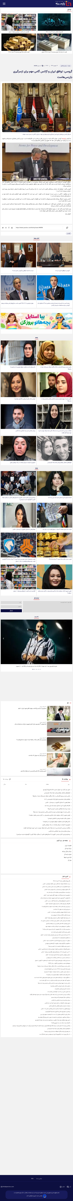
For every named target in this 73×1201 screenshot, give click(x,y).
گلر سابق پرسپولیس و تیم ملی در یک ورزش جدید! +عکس (57, 889)
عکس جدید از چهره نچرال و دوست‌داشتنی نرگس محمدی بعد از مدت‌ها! (56, 400)
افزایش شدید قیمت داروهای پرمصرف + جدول (19, 32)
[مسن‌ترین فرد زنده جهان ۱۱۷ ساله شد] (58, 760)
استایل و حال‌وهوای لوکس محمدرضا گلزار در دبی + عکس (57, 901)
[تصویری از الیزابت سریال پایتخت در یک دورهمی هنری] (18, 448)
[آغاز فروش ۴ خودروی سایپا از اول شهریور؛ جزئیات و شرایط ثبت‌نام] (58, 729)
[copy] (67, 228)
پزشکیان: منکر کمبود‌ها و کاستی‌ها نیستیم (60, 997)
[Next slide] (69, 638)
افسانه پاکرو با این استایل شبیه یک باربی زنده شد (59, 498)
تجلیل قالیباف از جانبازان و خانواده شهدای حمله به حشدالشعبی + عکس (54, 949)
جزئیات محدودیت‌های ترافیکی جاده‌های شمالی (59, 1006)
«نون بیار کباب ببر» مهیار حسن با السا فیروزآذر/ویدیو (56, 790)
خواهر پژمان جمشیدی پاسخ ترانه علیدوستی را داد (57, 799)
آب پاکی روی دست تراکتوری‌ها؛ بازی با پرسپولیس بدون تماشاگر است (54, 1034)
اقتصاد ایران (68, 846)
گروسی (68, 233)
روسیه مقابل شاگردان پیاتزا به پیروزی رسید (60, 915)
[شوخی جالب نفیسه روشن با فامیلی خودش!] (18, 384)
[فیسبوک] (9, 228)
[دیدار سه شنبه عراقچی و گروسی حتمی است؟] (18, 255)
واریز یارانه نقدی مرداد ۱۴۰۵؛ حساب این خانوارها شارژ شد (57, 969)
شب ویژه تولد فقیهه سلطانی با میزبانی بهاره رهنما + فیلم (57, 918)
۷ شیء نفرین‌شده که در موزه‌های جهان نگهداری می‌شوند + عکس (55, 952)
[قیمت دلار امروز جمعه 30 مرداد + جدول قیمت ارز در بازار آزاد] (54, 515)
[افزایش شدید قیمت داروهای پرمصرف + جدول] (18, 22)
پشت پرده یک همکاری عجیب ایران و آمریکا (59, 809)
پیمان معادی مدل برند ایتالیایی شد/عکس (25, 431)
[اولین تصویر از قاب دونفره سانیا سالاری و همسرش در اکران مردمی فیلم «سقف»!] (54, 576)
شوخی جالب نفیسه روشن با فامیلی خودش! (24, 399)
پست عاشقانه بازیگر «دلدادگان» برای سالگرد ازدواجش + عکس (56, 884)
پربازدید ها (65, 779)
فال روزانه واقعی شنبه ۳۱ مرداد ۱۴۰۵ (54, 32)
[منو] (4, 4)
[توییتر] (3, 228)
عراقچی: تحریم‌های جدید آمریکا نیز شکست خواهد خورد (57, 926)
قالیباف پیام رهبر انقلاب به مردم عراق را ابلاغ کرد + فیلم (58, 904)
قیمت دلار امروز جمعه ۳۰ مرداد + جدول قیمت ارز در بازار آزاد (57, 529)
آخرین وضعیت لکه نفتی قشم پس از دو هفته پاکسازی (33, 771)
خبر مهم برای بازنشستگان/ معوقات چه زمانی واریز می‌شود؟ (57, 1031)
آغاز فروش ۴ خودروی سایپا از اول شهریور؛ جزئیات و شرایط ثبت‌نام (30, 724)
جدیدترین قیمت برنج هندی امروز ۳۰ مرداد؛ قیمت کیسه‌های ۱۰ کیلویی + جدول (52, 960)
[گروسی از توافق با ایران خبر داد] (54, 255)
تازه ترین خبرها (67, 857)
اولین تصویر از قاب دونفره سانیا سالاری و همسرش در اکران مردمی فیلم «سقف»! (54, 592)
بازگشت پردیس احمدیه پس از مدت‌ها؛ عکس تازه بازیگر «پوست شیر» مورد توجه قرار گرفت (54, 432)
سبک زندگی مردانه (66, 852)
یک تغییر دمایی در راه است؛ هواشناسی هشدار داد (58, 992)
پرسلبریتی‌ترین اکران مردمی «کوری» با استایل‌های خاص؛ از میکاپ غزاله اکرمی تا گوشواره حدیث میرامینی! (18, 499)
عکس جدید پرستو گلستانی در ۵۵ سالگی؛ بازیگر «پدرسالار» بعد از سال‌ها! (56, 368)
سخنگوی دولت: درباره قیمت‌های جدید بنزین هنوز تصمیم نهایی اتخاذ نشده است (52, 977)
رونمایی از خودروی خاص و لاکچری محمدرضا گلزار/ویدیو (58, 1011)
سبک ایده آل (68, 849)
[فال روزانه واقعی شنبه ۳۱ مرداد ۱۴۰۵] (54, 22)
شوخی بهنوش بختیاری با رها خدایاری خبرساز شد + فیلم (58, 955)
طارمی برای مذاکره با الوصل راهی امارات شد (60, 932)
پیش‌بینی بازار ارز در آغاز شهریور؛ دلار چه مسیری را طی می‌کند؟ (56, 929)
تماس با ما (39, 1179)
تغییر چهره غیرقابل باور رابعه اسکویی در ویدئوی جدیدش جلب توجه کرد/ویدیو (52, 1020)
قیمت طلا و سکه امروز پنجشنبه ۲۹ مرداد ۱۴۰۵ (18, 52)
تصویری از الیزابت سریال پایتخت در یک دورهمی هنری (22, 463)
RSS (32, 1179)
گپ (70, 1187)
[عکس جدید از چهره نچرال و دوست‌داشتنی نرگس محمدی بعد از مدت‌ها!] (54, 384)
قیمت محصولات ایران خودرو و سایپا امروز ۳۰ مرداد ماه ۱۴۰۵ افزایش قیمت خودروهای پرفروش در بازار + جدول (18, 560)
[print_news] (12, 228)
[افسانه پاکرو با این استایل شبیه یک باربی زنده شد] (54, 483)
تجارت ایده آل (67, 854)
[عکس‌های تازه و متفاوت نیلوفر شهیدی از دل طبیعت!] (18, 352)
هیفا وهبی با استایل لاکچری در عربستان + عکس (24, 529)
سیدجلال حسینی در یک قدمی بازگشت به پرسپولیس (58, 958)
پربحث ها (5, 779)
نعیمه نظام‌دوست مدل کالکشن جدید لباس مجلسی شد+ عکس (56, 887)
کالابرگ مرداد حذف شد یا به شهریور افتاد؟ (60, 1023)
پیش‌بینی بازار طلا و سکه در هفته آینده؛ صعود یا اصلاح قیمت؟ (31, 740)
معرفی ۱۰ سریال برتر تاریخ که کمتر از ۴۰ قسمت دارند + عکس (56, 941)
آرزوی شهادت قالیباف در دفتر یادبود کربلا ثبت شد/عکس (57, 1003)
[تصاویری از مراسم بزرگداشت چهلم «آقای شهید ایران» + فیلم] (58, 713)
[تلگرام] (6, 228)
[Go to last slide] (3, 638)
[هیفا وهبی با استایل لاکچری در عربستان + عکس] (18, 515)
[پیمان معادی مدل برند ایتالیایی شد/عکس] (18, 416)
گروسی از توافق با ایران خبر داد (62, 271)
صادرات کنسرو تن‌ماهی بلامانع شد (62, 989)
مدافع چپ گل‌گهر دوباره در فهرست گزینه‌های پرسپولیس (57, 943)
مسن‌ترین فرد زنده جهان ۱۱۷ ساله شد (37, 755)
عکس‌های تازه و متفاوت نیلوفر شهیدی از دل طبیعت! (22, 367)
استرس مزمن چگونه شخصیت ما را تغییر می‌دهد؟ (59, 946)
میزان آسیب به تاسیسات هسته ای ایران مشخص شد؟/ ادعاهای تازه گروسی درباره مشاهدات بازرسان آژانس (54, 304)
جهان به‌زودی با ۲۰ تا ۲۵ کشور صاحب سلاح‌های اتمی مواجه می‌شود (17, 303)
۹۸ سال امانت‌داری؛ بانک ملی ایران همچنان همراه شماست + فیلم (55, 935)
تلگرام (63, 1187)
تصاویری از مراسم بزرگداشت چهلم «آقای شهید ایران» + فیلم (32, 708)
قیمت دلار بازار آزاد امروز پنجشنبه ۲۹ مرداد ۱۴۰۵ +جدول (54, 52)
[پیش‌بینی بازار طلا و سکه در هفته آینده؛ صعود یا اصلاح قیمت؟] (58, 744)
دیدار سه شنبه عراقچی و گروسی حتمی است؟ (22, 271)
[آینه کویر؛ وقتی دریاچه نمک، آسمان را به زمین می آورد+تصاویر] (36, 642)
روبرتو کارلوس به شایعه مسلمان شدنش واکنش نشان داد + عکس (55, 1009)
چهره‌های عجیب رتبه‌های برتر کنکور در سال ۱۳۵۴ (59, 963)
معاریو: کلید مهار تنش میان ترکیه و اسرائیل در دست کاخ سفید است (55, 980)
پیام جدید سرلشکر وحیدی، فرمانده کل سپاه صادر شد (58, 892)
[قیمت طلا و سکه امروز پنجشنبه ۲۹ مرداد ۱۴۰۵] (18, 42)
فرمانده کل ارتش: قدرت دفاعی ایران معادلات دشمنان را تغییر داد (55, 921)
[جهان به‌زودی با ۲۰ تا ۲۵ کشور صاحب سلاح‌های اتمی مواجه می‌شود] (18, 287)
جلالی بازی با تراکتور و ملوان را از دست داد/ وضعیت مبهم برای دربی (55, 1014)
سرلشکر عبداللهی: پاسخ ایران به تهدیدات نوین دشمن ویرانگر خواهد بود (54, 1017)
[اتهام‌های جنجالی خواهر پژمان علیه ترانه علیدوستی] (54, 448)
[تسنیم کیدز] (36, 322)
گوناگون (69, 10)
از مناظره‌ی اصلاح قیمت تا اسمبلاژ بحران (61, 938)
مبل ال (69, 860)
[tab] (40, 669)
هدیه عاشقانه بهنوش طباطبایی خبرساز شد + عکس (59, 912)
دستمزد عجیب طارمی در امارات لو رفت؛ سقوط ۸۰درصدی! (57, 972)
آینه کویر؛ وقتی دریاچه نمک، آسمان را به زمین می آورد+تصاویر (36, 666)
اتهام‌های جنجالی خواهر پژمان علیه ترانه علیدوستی (59, 463)
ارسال (11, 611)
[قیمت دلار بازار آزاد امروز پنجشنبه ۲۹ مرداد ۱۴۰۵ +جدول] (54, 42)
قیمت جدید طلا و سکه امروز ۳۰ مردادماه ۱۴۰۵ (60, 559)
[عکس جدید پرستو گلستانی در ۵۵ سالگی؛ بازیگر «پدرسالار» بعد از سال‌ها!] (54, 352)
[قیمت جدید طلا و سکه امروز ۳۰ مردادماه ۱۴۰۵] (54, 545)
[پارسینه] (62, 3)
